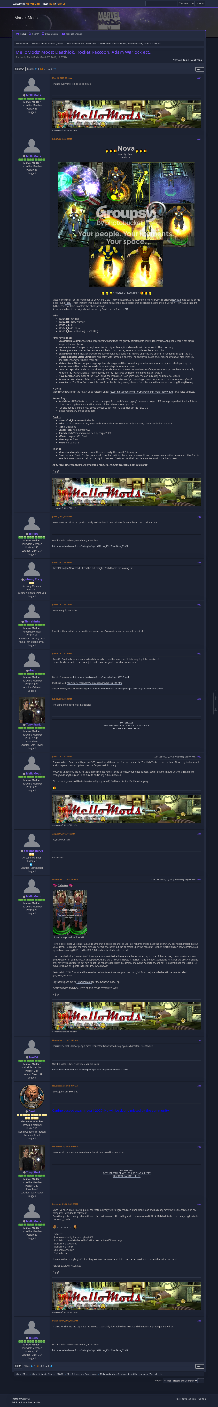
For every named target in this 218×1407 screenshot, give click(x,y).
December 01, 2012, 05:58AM (65, 1320)
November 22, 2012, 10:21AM (65, 1040)
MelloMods (33, 95)
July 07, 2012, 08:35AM (62, 516)
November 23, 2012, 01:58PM (65, 1146)
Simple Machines (35, 1402)
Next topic (196, 60)
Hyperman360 (84, 981)
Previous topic (181, 60)
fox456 (33, 534)
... (49, 68)
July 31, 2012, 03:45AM (62, 756)
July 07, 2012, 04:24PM (62, 562)
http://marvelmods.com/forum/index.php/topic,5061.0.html (101, 677)
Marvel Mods (26, 17)
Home (23, 33)
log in (52, 3)
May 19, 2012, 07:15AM (62, 78)
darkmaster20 (33, 851)
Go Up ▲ (202, 1398)
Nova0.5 (176, 299)
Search (35, 33)
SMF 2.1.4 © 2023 (19, 1402)
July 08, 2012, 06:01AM (62, 604)
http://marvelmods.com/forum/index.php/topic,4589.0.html (141, 391)
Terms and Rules (189, 1398)
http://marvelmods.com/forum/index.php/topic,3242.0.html (94, 682)
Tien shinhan (33, 621)
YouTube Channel (74, 33)
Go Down (20, 69)
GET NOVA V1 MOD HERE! (126, 293)
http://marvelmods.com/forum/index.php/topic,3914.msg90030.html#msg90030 (126, 688)
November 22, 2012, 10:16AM (65, 879)
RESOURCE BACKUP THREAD (127, 728)
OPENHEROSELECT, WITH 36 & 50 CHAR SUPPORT (127, 725)
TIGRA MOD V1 (65, 1227)
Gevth (33, 670)
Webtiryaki (25, 1399)
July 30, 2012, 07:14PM (62, 653)
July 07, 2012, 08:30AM (62, 139)
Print (200, 69)
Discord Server (52, 33)
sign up (62, 3)
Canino (33, 1111)
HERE (68, 302)
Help (178, 1398)
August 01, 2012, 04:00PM (63, 833)
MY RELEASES (126, 722)
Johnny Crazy (33, 579)
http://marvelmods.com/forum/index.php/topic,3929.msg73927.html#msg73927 (90, 546)
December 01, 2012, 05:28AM (65, 1204)
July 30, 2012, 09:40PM (62, 699)
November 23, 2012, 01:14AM (65, 1085)
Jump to (158, 1380)
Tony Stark (33, 724)
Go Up (18, 1366)
